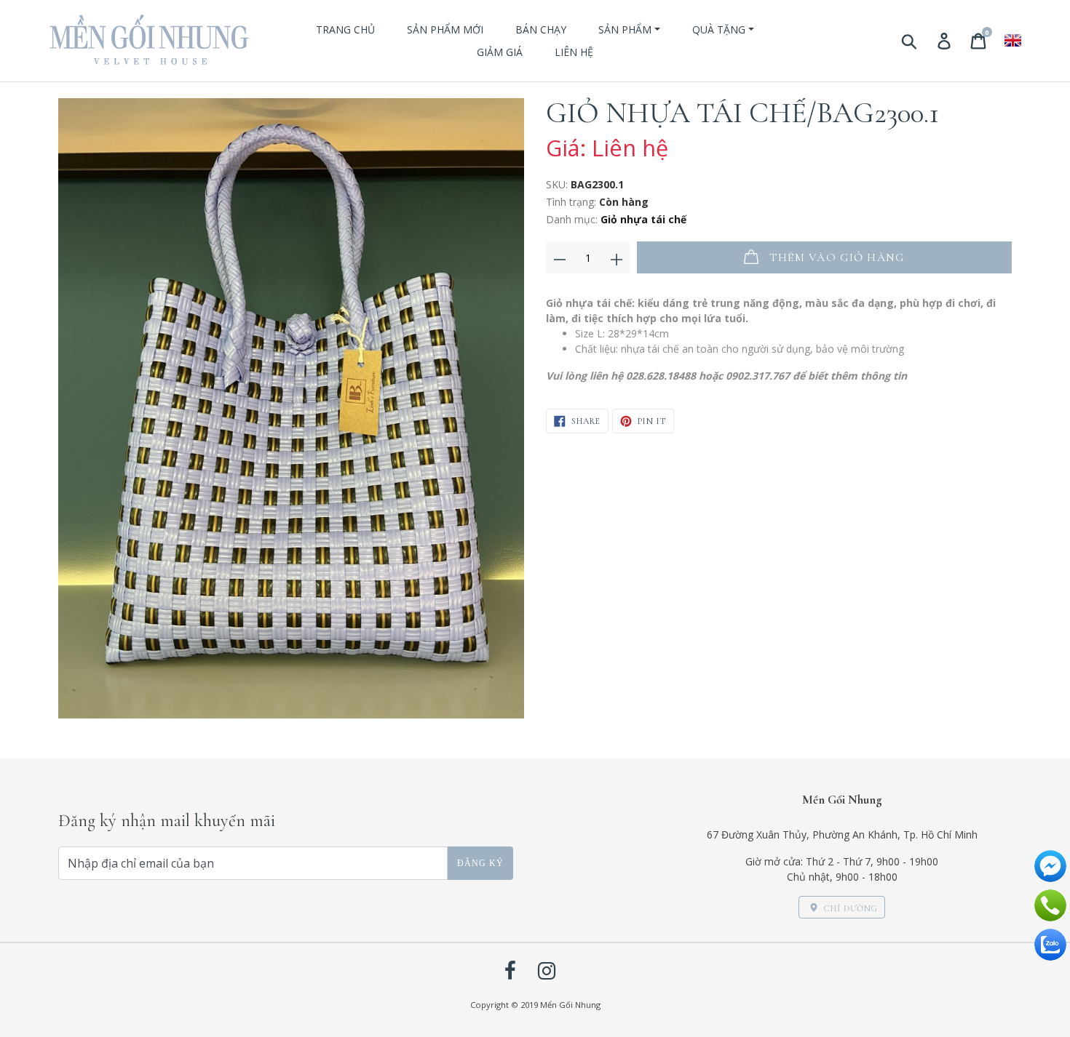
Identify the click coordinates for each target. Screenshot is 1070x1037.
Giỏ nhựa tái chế (643, 219)
